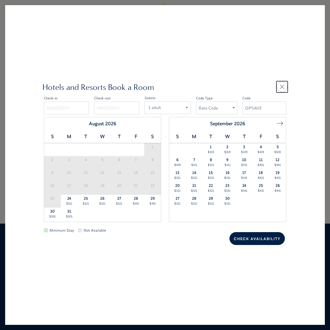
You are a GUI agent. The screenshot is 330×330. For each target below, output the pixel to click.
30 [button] (52, 213)
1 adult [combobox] (154, 107)
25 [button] (86, 200)
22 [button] (211, 187)
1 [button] (211, 149)
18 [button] (261, 175)
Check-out (102, 98)
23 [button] (227, 187)
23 (52, 198)
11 (86, 172)
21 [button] (194, 187)
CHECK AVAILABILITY (257, 238)
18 (86, 185)
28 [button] (136, 200)
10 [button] (244, 162)
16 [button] (227, 175)
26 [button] (102, 200)
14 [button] (194, 175)
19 (102, 185)
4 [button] (261, 149)
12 (102, 172)
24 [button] (69, 200)
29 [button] (153, 200)
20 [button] (177, 187)
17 (69, 185)
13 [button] (177, 175)
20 (119, 185)
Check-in (50, 98)
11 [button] (261, 162)
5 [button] (277, 149)
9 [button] (227, 162)
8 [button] (211, 162)
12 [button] (277, 162)
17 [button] (244, 175)
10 (69, 172)
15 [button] (211, 175)
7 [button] (194, 162)
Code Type (204, 98)
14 (136, 172)
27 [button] (119, 200)
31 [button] (69, 213)
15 (152, 172)
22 (153, 185)
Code (246, 98)
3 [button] (244, 149)
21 (136, 185)
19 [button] (278, 175)
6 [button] (177, 162)
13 (119, 172)
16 (52, 185)
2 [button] (227, 149)
